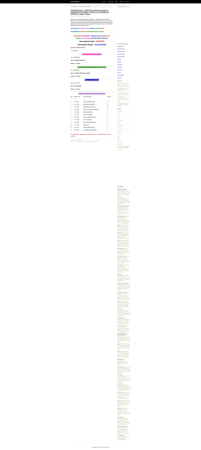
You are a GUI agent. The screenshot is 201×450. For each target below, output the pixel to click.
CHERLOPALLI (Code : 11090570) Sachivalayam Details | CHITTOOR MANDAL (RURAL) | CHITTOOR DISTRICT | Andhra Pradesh (123, 346)
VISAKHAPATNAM (121, 51)
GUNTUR (119, 62)
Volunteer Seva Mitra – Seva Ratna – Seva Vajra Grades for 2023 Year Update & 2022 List (123, 85)
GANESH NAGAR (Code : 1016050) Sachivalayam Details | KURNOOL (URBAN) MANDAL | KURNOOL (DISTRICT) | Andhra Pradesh (123, 395)
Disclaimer (119, 144)
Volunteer (119, 134)
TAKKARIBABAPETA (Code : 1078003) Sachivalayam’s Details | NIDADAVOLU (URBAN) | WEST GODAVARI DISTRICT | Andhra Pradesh (123, 287)
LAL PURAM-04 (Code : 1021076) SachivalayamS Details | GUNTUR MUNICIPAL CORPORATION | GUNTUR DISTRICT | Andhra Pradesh (123, 304)
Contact (119, 113)
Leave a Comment (86, 16)
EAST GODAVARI (121, 54)
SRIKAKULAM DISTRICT (94, 141)
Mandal (118, 118)
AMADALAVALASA (79, 141)
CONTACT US (120, 141)
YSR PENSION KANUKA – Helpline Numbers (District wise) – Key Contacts (123, 90)
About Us (119, 139)
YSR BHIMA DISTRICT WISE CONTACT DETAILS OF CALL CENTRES (123, 104)
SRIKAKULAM (120, 46)
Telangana (119, 131)
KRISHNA (119, 59)
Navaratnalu (119, 120)
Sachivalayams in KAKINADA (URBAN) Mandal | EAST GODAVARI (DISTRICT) (123, 438)
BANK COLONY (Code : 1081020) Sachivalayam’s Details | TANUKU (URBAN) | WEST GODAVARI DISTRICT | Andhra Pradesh (123, 403)
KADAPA (119, 72)
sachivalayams (79, 139)
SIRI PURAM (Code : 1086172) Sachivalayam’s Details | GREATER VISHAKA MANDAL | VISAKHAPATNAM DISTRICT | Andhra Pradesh (123, 354)
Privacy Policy (120, 149)
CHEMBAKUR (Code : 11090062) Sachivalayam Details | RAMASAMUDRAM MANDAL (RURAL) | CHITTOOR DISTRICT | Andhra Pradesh (123, 243)
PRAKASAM (119, 64)
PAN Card (119, 127)
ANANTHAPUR (120, 75)
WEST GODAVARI (121, 56)
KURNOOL (119, 77)
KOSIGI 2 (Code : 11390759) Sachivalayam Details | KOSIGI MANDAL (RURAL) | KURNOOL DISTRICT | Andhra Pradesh (123, 251)
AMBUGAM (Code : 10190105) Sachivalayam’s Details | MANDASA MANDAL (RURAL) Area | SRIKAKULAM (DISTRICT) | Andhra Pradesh (123, 260)
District (118, 116)
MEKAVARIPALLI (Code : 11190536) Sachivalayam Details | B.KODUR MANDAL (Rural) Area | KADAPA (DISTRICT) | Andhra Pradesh (123, 235)
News (118, 122)
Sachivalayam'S (75, 2)
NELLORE (119, 67)
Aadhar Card (119, 111)
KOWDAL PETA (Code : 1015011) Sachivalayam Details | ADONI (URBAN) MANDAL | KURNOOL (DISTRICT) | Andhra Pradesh (123, 328)
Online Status (120, 125)
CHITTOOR (119, 69)
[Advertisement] (123, 25)
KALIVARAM (86, 141)
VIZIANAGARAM (120, 48)
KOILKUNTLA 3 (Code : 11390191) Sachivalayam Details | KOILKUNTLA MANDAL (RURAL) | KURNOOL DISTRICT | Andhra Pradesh (123, 369)
